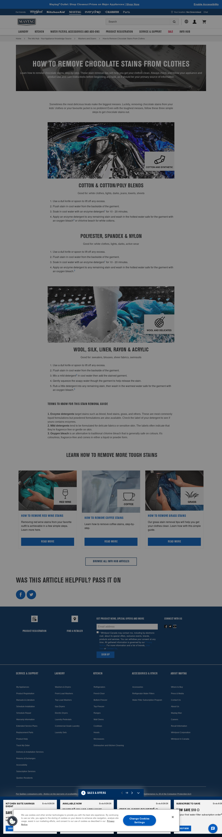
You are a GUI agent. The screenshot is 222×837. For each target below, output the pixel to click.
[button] (111, 793)
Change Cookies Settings (140, 820)
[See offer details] (198, 810)
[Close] (172, 817)
